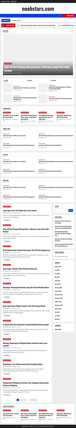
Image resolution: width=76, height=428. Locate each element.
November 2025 (58, 298)
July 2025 (57, 312)
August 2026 (58, 266)
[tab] (14, 81)
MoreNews (43, 426)
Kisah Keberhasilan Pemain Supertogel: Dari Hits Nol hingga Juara (7, 98)
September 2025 (59, 305)
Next (34, 400)
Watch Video (70, 16)
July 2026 (57, 270)
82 (30, 400)
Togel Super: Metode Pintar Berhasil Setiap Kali (43, 98)
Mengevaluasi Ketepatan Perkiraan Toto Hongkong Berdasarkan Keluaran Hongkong (26, 384)
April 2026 (57, 280)
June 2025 (57, 316)
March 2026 (58, 284)
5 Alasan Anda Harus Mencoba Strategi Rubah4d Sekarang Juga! (26, 324)
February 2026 (58, 288)
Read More (7, 220)
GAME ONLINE (16, 20)
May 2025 (57, 319)
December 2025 (58, 295)
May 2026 (57, 277)
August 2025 (58, 309)
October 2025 (58, 302)
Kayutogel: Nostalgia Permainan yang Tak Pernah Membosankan (26, 287)
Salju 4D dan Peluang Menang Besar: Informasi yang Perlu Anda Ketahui (31, 25)
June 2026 (57, 273)
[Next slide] (72, 31)
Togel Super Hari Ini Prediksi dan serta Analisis (7, 88)
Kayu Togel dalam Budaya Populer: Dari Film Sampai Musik (24, 306)
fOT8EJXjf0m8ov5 (8, 73)
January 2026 (58, 291)
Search (57, 206)
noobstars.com (38, 8)
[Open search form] (60, 15)
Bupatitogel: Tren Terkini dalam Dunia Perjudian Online (22, 364)
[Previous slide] (70, 31)
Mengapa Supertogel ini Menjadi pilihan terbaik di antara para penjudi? (25, 344)
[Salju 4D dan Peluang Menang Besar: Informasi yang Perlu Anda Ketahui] (38, 54)
